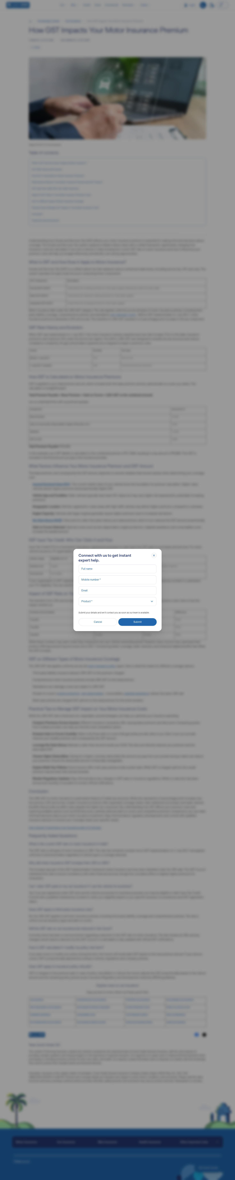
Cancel (98, 622)
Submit (137, 622)
